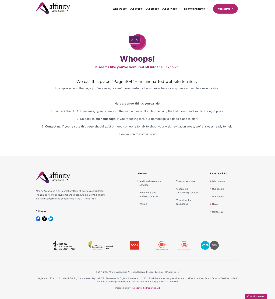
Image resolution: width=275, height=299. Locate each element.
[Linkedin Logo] (50, 218)
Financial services (185, 181)
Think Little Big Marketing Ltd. (145, 288)
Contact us (52, 126)
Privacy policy (173, 272)
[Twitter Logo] (44, 218)
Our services (172, 8)
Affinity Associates (118, 272)
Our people (139, 8)
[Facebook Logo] (38, 218)
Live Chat (256, 296)
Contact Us (224, 8)
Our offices (155, 8)
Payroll (143, 203)
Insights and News (197, 8)
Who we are (123, 8)
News (215, 204)
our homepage (105, 118)
